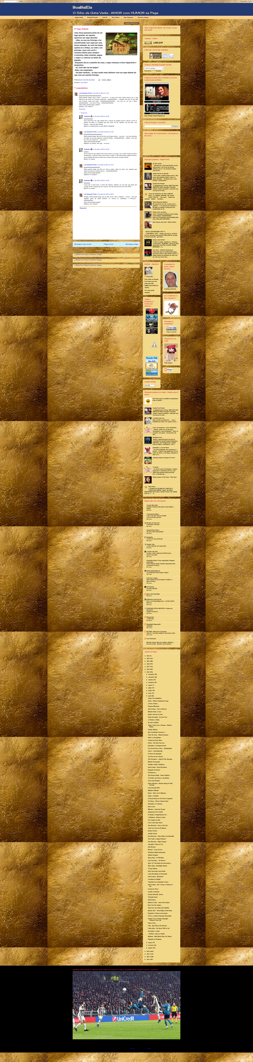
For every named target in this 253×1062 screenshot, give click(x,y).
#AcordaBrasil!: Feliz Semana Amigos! (158, 572)
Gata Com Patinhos (154, 781)
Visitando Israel (152, 897)
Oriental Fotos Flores (153, 530)
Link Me (104, 17)
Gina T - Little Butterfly (155, 751)
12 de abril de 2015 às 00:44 (101, 149)
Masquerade (150, 617)
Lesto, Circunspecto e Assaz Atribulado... (165, 427)
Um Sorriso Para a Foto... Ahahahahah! (160, 748)
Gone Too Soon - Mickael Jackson (158, 735)
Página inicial (108, 244)
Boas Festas (152, 486)
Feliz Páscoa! (152, 900)
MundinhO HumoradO (154, 624)
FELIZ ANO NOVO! (159, 240)
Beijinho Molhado (153, 790)
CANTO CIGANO (152, 551)
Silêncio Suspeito (153, 855)
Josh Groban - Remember (155, 876)
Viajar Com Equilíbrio (154, 698)
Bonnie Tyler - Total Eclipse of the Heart (160, 910)
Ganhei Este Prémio (159, 184)
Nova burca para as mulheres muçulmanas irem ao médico (165, 399)
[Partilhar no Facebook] (108, 80)
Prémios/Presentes (92, 17)
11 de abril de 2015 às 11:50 (105, 132)
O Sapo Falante (152, 868)
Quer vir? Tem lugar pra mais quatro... (160, 863)
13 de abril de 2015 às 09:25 (105, 194)
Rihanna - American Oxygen (156, 809)
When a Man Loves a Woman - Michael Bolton (160, 726)
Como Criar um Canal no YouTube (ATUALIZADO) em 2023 (156, 516)
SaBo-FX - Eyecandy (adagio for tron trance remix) (161, 633)
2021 (148, 656)
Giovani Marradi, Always (155, 894)
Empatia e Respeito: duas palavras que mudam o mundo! (160, 507)
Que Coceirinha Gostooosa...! (156, 732)
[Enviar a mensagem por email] (103, 80)
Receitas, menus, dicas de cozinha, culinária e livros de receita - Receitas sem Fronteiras (160, 643)
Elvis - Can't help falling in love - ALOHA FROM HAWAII (160, 602)
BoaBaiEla (82, 7)
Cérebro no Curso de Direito (155, 539)
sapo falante (84, 82)
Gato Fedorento (151, 638)
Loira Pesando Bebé (154, 788)
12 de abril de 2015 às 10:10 (105, 165)
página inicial (79, 17)
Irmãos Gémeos (152, 831)
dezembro (151, 674)
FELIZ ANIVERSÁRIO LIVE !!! (155, 231)
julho (150, 688)
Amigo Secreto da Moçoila (160, 173)
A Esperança (150, 619)
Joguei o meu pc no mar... (155, 714)
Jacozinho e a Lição (154, 931)
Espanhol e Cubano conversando (157, 913)
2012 (148, 957)
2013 (148, 954)
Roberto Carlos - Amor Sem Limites (159, 902)
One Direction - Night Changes (157, 842)
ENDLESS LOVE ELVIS (154, 599)
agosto (150, 685)
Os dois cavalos (157, 163)
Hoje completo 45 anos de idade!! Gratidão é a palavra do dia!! (159, 580)
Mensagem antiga (132, 244)
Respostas (84, 113)
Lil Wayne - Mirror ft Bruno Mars (158, 801)
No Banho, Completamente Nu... (158, 815)
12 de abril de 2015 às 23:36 (101, 180)
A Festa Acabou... (153, 704)
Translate (158, 71)
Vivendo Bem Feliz (152, 505)
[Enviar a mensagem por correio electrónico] (99, 80)
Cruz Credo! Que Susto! (155, 823)
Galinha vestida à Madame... (156, 764)
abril (150, 696)
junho (150, 690)
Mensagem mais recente (83, 244)
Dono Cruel (151, 807)
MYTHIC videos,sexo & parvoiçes (157, 631)
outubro (151, 680)
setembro (151, 682)
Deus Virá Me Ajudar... (155, 905)
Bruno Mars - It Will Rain (156, 858)
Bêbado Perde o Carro (154, 712)
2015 (148, 672)
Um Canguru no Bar (154, 820)
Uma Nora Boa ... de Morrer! (156, 860)
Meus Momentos (128, 17)
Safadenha (149, 626)
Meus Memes (115, 17)
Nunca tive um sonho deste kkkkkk (158, 908)
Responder (82, 109)
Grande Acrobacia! (153, 892)
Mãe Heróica (152, 847)
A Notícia (155, 467)
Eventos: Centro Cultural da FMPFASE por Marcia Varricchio (159, 554)
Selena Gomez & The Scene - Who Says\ (165, 477)
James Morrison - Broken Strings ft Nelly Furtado (160, 784)
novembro (151, 677)
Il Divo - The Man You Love (156, 743)
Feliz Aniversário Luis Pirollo (156, 871)
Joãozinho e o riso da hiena (161, 448)
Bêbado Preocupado (154, 762)
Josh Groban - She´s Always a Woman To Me (160, 885)
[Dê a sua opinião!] (104, 80)
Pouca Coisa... (152, 923)
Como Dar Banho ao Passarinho (157, 874)
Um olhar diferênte (152, 588)
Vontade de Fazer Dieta (155, 740)
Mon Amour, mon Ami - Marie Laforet (164, 222)
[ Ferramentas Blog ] (153, 514)
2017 (148, 667)
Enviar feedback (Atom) (110, 250)
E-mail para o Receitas (153, 524)
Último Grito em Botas (159, 212)
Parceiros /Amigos (143, 17)
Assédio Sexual (152, 833)
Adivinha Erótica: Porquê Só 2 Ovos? (164, 458)
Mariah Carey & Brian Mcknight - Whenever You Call (158, 919)
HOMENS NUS (157, 437)
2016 (148, 669)
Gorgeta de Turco (153, 889)
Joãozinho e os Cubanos (155, 804)
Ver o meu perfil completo (149, 291)
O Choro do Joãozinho (154, 754)
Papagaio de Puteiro (154, 770)
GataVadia (87, 116)
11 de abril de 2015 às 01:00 (101, 116)
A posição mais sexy (158, 418)
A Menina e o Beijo (153, 720)
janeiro (150, 948)
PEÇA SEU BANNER (153, 594)
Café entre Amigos (152, 578)
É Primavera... (152, 772)
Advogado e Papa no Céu (155, 844)
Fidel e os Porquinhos (154, 737)
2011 (148, 959)
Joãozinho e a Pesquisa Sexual (157, 746)
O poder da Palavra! (152, 612)
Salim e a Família (153, 796)
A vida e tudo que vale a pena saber (156, 546)
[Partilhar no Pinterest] (110, 80)
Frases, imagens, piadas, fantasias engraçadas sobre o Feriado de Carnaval (161, 564)
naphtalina (132, 1048)
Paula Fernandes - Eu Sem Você (157, 717)
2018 (148, 664)
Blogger (149, 1048)
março (150, 942)
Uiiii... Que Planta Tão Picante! (157, 926)
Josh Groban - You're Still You (157, 709)
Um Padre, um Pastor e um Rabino (158, 778)
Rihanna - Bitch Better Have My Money (160, 936)
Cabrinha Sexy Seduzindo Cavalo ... (158, 882)
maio (150, 693)
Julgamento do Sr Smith (155, 812)
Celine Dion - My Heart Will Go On (158, 928)
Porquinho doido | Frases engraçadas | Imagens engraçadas (161, 561)
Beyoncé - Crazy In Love (155, 850)
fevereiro (151, 945)
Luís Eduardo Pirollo (85, 93)
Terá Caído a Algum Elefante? (157, 839)
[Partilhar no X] (106, 80)
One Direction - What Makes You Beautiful (161, 836)
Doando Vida (150, 544)
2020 (148, 658)
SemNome (174, 332)
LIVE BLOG (150, 587)
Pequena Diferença (153, 706)
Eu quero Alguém (153, 722)
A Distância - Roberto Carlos (156, 817)
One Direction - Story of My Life (158, 825)
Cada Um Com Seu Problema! (157, 828)
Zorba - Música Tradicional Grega (158, 701)
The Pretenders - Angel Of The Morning (160, 759)
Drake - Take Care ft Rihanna (157, 793)
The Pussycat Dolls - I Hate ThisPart (159, 775)
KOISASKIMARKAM (153, 571)
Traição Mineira (153, 729)
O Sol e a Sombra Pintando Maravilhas (159, 916)
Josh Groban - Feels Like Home (157, 767)
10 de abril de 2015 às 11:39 (101, 93)
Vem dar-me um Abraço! (155, 756)
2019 (148, 661)
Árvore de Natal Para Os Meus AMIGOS (161, 194)
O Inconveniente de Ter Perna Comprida (160, 798)
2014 (148, 951)
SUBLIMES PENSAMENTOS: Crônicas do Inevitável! (159, 609)
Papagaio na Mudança (154, 939)
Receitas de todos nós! (153, 523)
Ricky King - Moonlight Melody (157, 866)
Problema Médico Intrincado (156, 852)
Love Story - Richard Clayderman (163, 250)
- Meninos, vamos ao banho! (156, 934)
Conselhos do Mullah (154, 879)
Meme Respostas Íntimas (160, 202)
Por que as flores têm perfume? (155, 532)
